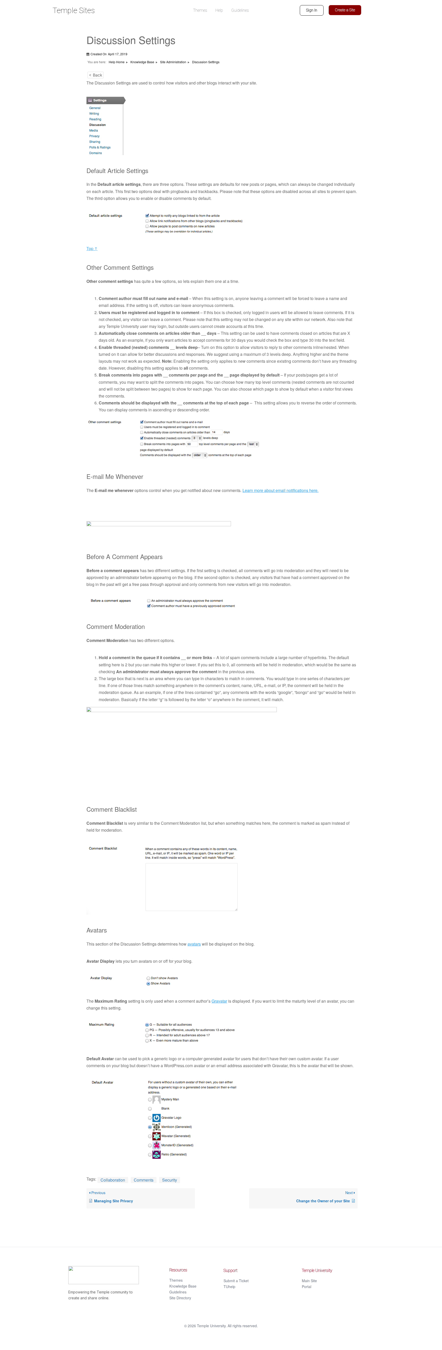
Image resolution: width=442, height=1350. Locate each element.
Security (169, 1180)
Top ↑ (91, 248)
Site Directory (180, 1297)
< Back (95, 75)
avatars (194, 944)
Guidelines (177, 1291)
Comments (143, 1180)
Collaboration (113, 1180)
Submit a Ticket (236, 1280)
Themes (176, 1280)
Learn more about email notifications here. (280, 490)
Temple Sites (74, 10)
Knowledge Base (182, 1286)
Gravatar (219, 1001)
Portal (306, 1286)
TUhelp (229, 1286)
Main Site (309, 1280)
